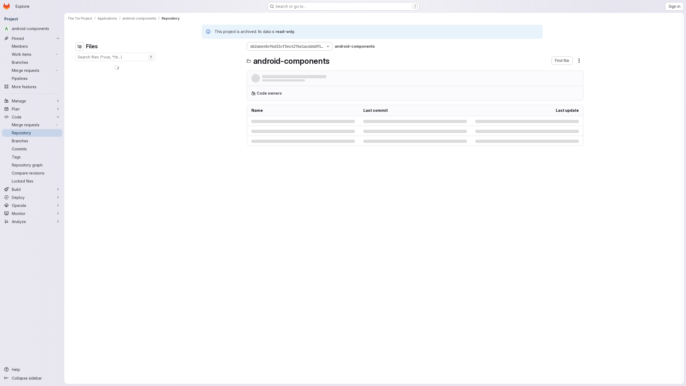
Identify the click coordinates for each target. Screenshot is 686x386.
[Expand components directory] (165, 92)
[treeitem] (201, 66)
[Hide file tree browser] (165, 46)
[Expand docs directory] (165, 109)
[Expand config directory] (165, 101)
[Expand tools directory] (165, 143)
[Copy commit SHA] (553, 79)
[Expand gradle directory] (165, 118)
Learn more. (408, 95)
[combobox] (201, 57)
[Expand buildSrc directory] (165, 83)
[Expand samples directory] (165, 126)
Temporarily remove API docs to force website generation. (316, 77)
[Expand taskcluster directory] (165, 135)
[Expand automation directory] (165, 75)
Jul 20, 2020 (315, 82)
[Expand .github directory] (165, 66)
